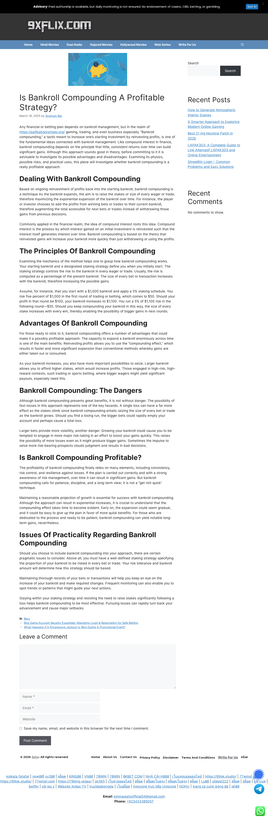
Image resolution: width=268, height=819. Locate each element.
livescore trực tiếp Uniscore (154, 786)
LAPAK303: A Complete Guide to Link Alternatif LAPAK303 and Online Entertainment (214, 150)
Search (193, 63)
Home (28, 44)
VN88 (88, 776)
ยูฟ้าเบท (260, 781)
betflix (34, 786)
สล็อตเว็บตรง (155, 781)
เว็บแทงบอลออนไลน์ (187, 776)
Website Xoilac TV (72, 786)
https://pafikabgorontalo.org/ (42, 132)
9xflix (35, 757)
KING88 (75, 776)
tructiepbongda (101, 786)
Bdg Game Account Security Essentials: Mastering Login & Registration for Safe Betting (81, 622)
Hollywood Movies (133, 44)
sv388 (50, 776)
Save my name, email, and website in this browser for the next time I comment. (86, 728)
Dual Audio (74, 44)
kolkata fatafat (17, 776)
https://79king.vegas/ (75, 781)
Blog (27, 618)
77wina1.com (250, 776)
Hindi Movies (49, 44)
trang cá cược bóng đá (210, 786)
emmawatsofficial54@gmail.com (139, 796)
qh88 (235, 786)
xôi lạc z (48, 786)
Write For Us (187, 44)
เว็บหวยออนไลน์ (120, 781)
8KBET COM (132, 776)
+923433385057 (140, 801)
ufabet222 (220, 781)
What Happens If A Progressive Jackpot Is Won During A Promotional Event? (74, 627)
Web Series (162, 44)
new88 (37, 776)
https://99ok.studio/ (220, 776)
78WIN (101, 776)
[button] (242, 44)
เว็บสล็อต (123, 786)
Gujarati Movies (101, 44)
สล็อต (62, 776)
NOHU (184, 786)
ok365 (100, 781)
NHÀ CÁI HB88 (157, 776)
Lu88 (205, 781)
